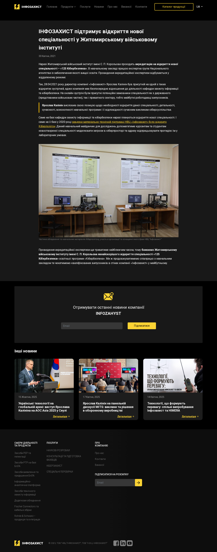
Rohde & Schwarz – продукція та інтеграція (27, 518)
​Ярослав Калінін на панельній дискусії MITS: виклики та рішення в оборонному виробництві (108, 407)
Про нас (112, 6)
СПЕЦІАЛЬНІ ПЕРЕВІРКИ (60, 471)
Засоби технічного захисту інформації (25, 493)
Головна (52, 6)
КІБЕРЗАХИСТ (54, 465)
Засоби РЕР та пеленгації (22, 455)
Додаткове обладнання (27, 500)
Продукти (67, 6)
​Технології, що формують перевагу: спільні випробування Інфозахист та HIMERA (170, 407)
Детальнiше (60, 416)
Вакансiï (126, 6)
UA (198, 6)
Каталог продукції (173, 6)
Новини (99, 6)
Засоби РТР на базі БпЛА (25, 464)
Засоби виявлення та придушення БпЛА (26, 474)
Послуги (85, 6)
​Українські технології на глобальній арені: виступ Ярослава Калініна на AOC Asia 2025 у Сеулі (44, 407)
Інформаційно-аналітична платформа (27, 483)
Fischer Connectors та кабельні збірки (26, 508)
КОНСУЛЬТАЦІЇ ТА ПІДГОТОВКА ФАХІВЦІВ (64, 458)
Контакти (141, 6)
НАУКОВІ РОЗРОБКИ (58, 450)
